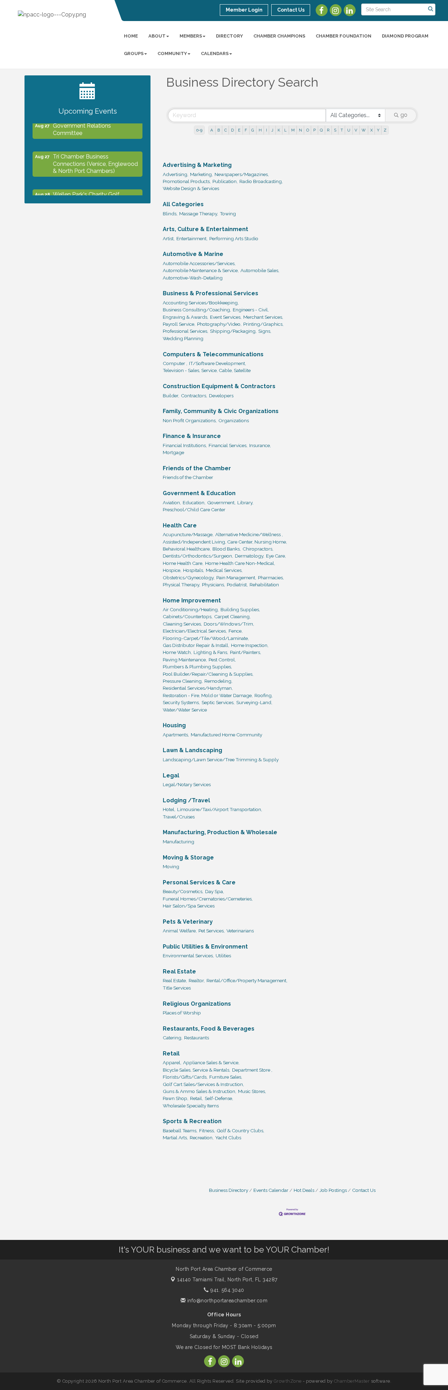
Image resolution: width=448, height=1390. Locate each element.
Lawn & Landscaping (192, 750)
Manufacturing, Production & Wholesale (220, 832)
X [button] (371, 130)
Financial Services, (228, 445)
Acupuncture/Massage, (188, 534)
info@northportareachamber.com (226, 1300)
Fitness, (207, 1130)
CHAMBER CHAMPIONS (279, 36)
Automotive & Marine (193, 254)
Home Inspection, (249, 645)
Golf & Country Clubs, (240, 1130)
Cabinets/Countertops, (187, 616)
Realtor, (197, 980)
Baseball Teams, (180, 1130)
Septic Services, (218, 702)
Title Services (177, 988)
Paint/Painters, (245, 652)
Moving (171, 866)
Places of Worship (182, 1012)
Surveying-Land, (254, 702)
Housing (174, 725)
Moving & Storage (188, 857)
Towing (228, 213)
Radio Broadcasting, (261, 181)
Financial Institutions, (185, 445)
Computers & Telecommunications (213, 354)
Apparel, (172, 1062)
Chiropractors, (258, 549)
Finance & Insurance (192, 436)
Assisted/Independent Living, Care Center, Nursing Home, (225, 542)
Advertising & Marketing (197, 165)
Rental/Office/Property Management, (246, 980)
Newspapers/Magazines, (242, 174)
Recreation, (202, 1137)
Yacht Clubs (228, 1137)
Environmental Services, (188, 955)
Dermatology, (249, 556)
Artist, (169, 238)
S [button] (335, 130)
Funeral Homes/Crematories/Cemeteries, (208, 899)
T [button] (342, 130)
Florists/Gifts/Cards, (185, 1077)
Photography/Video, (219, 324)
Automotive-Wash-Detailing (193, 278)
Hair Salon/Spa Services (189, 906)
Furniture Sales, (225, 1077)
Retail (171, 1053)
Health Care (180, 525)
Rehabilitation (264, 584)
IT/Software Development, (217, 363)
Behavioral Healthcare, (187, 549)
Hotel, (169, 809)
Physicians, (213, 584)
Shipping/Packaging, (233, 331)
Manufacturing (178, 841)
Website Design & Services (191, 188)
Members (191, 36)
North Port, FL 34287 (227, 1279)
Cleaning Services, (182, 624)
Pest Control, (222, 659)
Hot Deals (304, 1190)
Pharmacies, (271, 577)
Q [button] (321, 130)
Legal (171, 775)
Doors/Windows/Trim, (229, 624)
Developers (221, 395)
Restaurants (196, 1037)
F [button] (246, 130)
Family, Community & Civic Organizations (221, 411)
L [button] (285, 130)
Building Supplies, (240, 609)
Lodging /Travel (186, 800)
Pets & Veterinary (188, 921)
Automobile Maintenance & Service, (201, 270)
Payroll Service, (179, 324)
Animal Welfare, (180, 930)
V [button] (356, 130)
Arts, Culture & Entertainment (205, 229)
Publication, (225, 181)
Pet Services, (211, 930)
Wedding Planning (183, 338)
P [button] (314, 130)
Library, (245, 502)
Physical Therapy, (181, 584)
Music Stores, (252, 1091)
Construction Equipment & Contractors (219, 386)
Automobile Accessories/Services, (199, 263)
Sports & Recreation (192, 1121)
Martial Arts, (175, 1137)
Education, (194, 502)
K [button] (279, 130)
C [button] (225, 130)
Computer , (175, 363)
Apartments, (176, 734)
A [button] (211, 130)
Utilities (223, 955)
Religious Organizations (197, 1003)
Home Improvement (192, 600)
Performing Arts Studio (233, 238)
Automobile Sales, (259, 270)
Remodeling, (218, 681)
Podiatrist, (237, 584)
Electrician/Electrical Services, (195, 631)
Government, (221, 502)
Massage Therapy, (198, 213)
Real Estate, (175, 980)
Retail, (196, 1098)
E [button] (239, 130)
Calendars (215, 53)
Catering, (172, 1037)
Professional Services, (185, 331)
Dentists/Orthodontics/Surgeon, (198, 556)
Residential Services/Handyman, (198, 688)
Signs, (264, 331)
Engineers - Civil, (251, 309)
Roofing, (263, 695)
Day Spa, (214, 891)
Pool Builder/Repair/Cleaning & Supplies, (208, 674)
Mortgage (173, 452)
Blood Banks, (226, 549)
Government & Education (199, 493)
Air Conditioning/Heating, (191, 609)
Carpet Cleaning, (232, 616)
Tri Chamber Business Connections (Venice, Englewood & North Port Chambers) (95, 159)
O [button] (307, 130)
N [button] (300, 130)
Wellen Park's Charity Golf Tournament (86, 193)
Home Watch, (177, 652)
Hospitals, (193, 570)
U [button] (348, 130)
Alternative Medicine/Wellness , (249, 534)
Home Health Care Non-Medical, (240, 563)
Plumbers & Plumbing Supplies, (197, 666)
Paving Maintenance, (185, 659)
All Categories (183, 204)
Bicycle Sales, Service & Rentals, (196, 1070)
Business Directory (228, 1190)
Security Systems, (181, 702)
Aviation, (172, 502)
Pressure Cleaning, (183, 681)
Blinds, (170, 213)
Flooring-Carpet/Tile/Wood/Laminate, (206, 638)
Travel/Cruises (179, 816)
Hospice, (172, 570)
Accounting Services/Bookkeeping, (201, 302)
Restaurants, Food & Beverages (208, 1028)
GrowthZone (288, 1381)
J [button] (272, 130)
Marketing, (201, 174)
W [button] (364, 130)
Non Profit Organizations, (190, 420)
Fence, (236, 631)
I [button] (266, 130)
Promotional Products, (187, 181)
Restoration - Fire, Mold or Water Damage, (208, 695)
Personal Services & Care (199, 882)
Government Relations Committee (82, 124)
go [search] (403, 115)
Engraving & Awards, (185, 317)
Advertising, (175, 174)
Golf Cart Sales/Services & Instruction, (203, 1084)
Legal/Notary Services (187, 784)
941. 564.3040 (226, 1290)
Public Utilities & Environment (205, 946)
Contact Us (364, 1190)
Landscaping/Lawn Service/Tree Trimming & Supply (221, 759)
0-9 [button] (199, 130)
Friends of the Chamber (197, 468)
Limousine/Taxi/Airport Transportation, (219, 809)
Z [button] (385, 130)
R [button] (328, 130)
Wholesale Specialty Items (191, 1105)
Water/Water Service (185, 710)
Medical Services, (224, 570)
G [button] (252, 130)
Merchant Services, (263, 317)
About (157, 36)
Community (172, 53)
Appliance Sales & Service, (211, 1062)
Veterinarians (240, 930)
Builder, (171, 395)
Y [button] (378, 130)
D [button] (232, 130)
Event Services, (225, 317)
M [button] (293, 130)
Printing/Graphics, (263, 324)
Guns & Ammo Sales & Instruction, (199, 1091)
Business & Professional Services (210, 293)
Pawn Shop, (175, 1098)
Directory (229, 36)
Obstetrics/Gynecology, (189, 577)
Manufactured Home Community (226, 734)
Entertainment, (192, 238)
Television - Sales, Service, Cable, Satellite (207, 370)
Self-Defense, (219, 1098)
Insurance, (260, 445)
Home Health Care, (183, 563)
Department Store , (252, 1070)
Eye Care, (276, 556)
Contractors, (194, 395)
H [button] (260, 130)
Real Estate (179, 971)
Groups (134, 53)
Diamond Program (405, 36)
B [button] (218, 130)
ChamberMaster (352, 1381)
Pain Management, (236, 577)
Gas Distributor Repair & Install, (196, 645)
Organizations (233, 420)
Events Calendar (270, 1190)
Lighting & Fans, (211, 652)
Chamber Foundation (343, 36)
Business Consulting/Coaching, (197, 309)
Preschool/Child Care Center (194, 509)
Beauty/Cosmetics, (183, 891)
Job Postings (333, 1190)
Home (131, 36)
